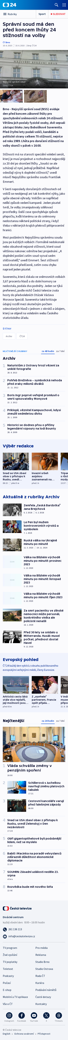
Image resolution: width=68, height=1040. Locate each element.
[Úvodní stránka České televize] (17, 908)
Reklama (40, 955)
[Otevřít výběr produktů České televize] (64, 5)
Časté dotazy (43, 997)
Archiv (9, 336)
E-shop (7, 990)
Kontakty (41, 1004)
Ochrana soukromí (24, 1033)
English (6, 1033)
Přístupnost (44, 1033)
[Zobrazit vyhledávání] (56, 5)
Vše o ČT (8, 1004)
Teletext (8, 969)
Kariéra (39, 983)
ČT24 (22, 336)
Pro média (41, 948)
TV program (10, 948)
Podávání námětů (45, 990)
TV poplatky (10, 962)
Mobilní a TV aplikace (15, 997)
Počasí (7, 983)
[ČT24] (9, 5)
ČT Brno (6, 42)
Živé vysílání (10, 955)
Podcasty (8, 976)
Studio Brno (42, 962)
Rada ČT (40, 976)
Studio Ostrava (44, 969)
